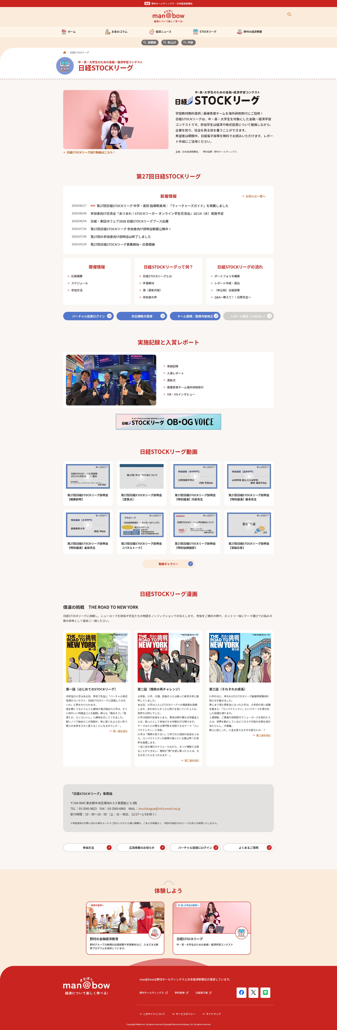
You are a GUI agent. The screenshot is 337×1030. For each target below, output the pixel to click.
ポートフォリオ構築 (227, 276)
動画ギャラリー (168, 564)
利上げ (172, 42)
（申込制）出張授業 (227, 290)
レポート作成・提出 (227, 283)
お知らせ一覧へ (255, 196)
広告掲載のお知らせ (141, 847)
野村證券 (180, 992)
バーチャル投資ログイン (88, 316)
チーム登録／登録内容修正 (195, 316)
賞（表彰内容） (153, 290)
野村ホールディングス (152, 992)
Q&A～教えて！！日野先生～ (232, 297)
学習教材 (148, 283)
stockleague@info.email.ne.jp (159, 808)
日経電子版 (202, 992)
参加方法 (76, 290)
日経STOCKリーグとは (157, 276)
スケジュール (79, 283)
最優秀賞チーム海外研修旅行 (185, 387)
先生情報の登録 (141, 316)
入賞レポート (175, 373)
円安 (190, 42)
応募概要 (76, 276)
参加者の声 (150, 297)
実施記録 (172, 366)
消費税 (152, 42)
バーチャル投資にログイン (195, 847)
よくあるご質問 (248, 847)
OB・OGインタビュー (181, 394)
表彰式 (171, 380)
